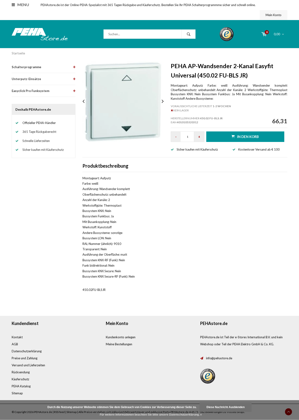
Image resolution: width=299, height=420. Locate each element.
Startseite (18, 53)
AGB (15, 344)
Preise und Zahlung (24, 358)
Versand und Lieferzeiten (28, 365)
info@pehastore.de (219, 358)
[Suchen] (189, 34)
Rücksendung (21, 372)
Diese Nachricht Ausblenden (225, 407)
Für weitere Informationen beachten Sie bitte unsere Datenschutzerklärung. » (151, 414)
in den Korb (248, 136)
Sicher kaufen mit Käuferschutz (43, 150)
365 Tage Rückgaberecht (39, 132)
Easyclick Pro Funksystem (30, 91)
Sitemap (17, 393)
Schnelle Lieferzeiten (36, 141)
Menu (23, 4)
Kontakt (17, 337)
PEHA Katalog (21, 386)
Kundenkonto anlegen (120, 337)
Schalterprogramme (26, 67)
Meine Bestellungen (119, 344)
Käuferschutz (20, 379)
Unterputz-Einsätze (26, 79)
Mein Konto (273, 15)
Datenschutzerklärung (27, 351)
